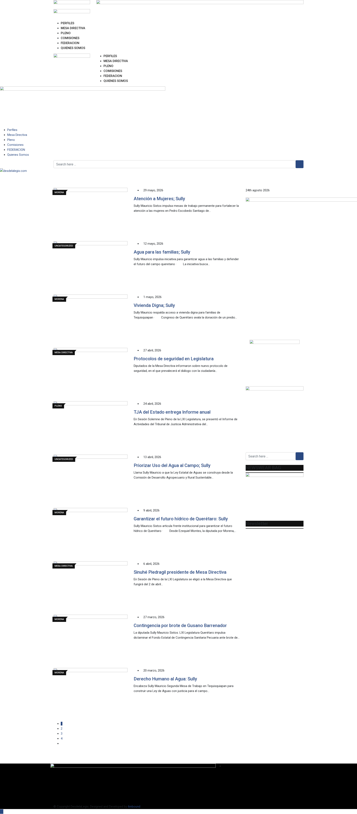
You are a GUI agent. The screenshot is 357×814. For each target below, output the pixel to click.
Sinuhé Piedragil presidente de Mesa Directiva (180, 572)
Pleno (66, 33)
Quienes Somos (73, 48)
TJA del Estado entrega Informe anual (172, 412)
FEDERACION (70, 43)
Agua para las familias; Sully (162, 252)
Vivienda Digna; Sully (154, 305)
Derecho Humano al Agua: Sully (165, 678)
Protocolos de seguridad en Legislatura (174, 358)
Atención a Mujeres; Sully (159, 198)
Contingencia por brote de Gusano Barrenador (180, 625)
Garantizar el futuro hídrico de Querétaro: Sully (181, 518)
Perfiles (67, 23)
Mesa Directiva (73, 28)
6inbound (134, 806)
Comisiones (70, 38)
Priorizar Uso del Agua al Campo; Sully (172, 465)
